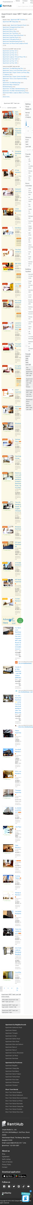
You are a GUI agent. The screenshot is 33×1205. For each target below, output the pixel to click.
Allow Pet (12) (29, 177)
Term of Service (7, 1161)
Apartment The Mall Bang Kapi (11, 82)
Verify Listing (6, 1158)
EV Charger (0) (30, 348)
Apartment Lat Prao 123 (10, 50)
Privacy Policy (6, 1164)
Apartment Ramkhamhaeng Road (12, 41)
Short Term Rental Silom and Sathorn (16, 1097)
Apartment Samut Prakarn (13, 1073)
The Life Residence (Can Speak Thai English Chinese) (20, 506)
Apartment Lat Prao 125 (10, 54)
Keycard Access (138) (30, 275)
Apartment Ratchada (11, 1058)
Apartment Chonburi (11, 1084)
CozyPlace (18, 972)
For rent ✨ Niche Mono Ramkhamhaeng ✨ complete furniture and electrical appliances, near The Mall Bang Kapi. (20, 704)
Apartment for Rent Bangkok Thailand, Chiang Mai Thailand (8, 5)
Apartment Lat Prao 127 (10, 60)
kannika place (19, 227)
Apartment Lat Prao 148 (10, 62)
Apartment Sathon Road (12, 1038)
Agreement (5, 1156)
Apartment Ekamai (10, 1030)
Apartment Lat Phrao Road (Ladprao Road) (15, 43)
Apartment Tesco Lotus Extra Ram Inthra (15, 70)
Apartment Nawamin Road (18, 24)
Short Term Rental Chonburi (13, 1108)
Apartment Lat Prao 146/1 (10, 58)
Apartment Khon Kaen (12, 1079)
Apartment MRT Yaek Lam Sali (13, 102)
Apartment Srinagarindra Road (12, 26)
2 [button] (4, 987)
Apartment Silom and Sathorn (14, 1044)
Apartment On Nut (11, 1035)
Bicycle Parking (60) (30, 301)
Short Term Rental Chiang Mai (14, 1106)
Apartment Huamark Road (10, 37)
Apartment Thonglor (11, 1032)
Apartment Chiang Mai (12, 1068)
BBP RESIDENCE (20, 263)
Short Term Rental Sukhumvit (14, 1094)
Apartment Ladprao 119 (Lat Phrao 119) (14, 56)
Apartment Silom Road (12, 1041)
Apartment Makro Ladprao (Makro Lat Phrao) (16, 92)
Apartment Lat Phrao (11, 1055)
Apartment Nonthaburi (12, 1070)
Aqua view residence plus (18, 931)
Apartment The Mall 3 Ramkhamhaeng (14, 90)
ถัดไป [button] (17, 988)
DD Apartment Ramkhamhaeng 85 (20, 544)
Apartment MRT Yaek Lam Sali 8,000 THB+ (10, 1011)
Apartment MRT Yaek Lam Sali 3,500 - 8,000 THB (10, 1005)
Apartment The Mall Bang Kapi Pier (13, 68)
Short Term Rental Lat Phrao (14, 1100)
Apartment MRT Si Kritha (18, 19)
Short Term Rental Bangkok (13, 1092)
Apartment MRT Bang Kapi (10, 21)
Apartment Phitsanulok (12, 1082)
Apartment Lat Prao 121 (10, 52)
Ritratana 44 (19, 423)
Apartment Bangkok (11, 1065)
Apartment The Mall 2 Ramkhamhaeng (14, 88)
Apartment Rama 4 (11, 1046)
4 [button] (11, 987)
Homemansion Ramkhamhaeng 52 (20, 153)
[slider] (26, 127)
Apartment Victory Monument (14, 1052)
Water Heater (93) (30, 227)
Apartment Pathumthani (12, 1076)
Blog (3, 1153)
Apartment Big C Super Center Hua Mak (14, 76)
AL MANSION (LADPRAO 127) (19, 810)
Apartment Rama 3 (11, 1049)
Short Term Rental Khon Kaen (14, 1111)
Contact (4, 1166)
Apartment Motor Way (9, 30)
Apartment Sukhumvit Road (13, 1027)
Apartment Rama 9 (8, 28)
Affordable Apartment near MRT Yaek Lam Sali (10, 1000)
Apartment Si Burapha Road (11, 39)
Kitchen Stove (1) (30, 263)
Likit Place (18, 826)
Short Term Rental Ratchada (14, 1103)
